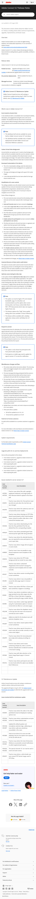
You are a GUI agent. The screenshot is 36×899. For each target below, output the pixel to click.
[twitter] (9, 889)
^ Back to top (31, 829)
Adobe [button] (4, 876)
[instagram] (6, 889)
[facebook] (3, 889)
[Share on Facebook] (10, 806)
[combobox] (18, 14)
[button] (27, 2)
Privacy (20, 891)
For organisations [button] (7, 869)
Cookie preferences (7, 893)
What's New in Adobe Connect (26, 258)
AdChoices (6, 896)
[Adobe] (8, 2)
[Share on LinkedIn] (20, 806)
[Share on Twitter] (15, 806)
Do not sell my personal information (19, 893)
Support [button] (5, 872)
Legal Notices (5, 790)
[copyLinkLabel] (25, 806)
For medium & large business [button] (10, 865)
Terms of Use (26, 891)
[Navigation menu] (2, 2)
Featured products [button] (7, 880)
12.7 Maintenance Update (17, 98)
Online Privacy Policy (15, 790)
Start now (8, 851)
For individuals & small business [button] (11, 861)
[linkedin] (12, 889)
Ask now (7, 841)
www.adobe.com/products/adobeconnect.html (15, 47)
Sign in (32, 2)
